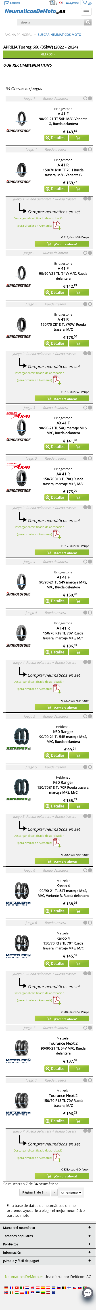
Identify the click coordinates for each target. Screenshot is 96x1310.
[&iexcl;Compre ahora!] (79, 138)
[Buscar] (88, 22)
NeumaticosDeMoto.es (24, 1276)
